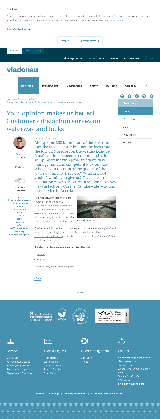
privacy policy (116, 20)
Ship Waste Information (20, 373)
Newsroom (27, 86)
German (38, 213)
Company (130, 86)
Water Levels (51, 362)
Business (111, 86)
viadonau (14, 51)
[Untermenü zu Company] (139, 85)
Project (85, 362)
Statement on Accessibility (106, 393)
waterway (19, 232)
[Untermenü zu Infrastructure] (61, 85)
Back (38, 278)
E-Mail (18, 167)
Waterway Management (20, 235)
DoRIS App (13, 358)
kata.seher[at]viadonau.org (48, 236)
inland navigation (19, 203)
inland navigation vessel (19, 200)
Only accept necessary (88, 41)
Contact (115, 58)
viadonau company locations (134, 357)
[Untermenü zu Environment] (84, 85)
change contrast (74, 59)
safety (20, 225)
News (34, 99)
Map (151, 58)
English (52, 213)
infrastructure (19, 210)
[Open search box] (147, 85)
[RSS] (151, 96)
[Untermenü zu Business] (120, 85)
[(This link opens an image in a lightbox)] (96, 207)
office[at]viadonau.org (131, 384)
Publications (130, 135)
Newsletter (135, 58)
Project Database (54, 369)
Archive (131, 119)
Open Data (50, 373)
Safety (94, 86)
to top (80, 293)
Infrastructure (50, 86)
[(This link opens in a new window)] (122, 96)
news (19, 213)
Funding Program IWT (19, 365)
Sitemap (54, 393)
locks (19, 219)
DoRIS (28, 51)
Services (127, 143)
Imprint (39, 393)
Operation (86, 358)
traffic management (19, 228)
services (20, 222)
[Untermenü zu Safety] (100, 85)
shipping (19, 216)
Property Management (19, 369)
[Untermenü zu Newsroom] (36, 85)
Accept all (65, 41)
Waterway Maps (53, 365)
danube (19, 207)
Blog (39, 51)
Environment (74, 86)
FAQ (124, 58)
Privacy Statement (75, 393)
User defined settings (17, 29)
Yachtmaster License (18, 362)
